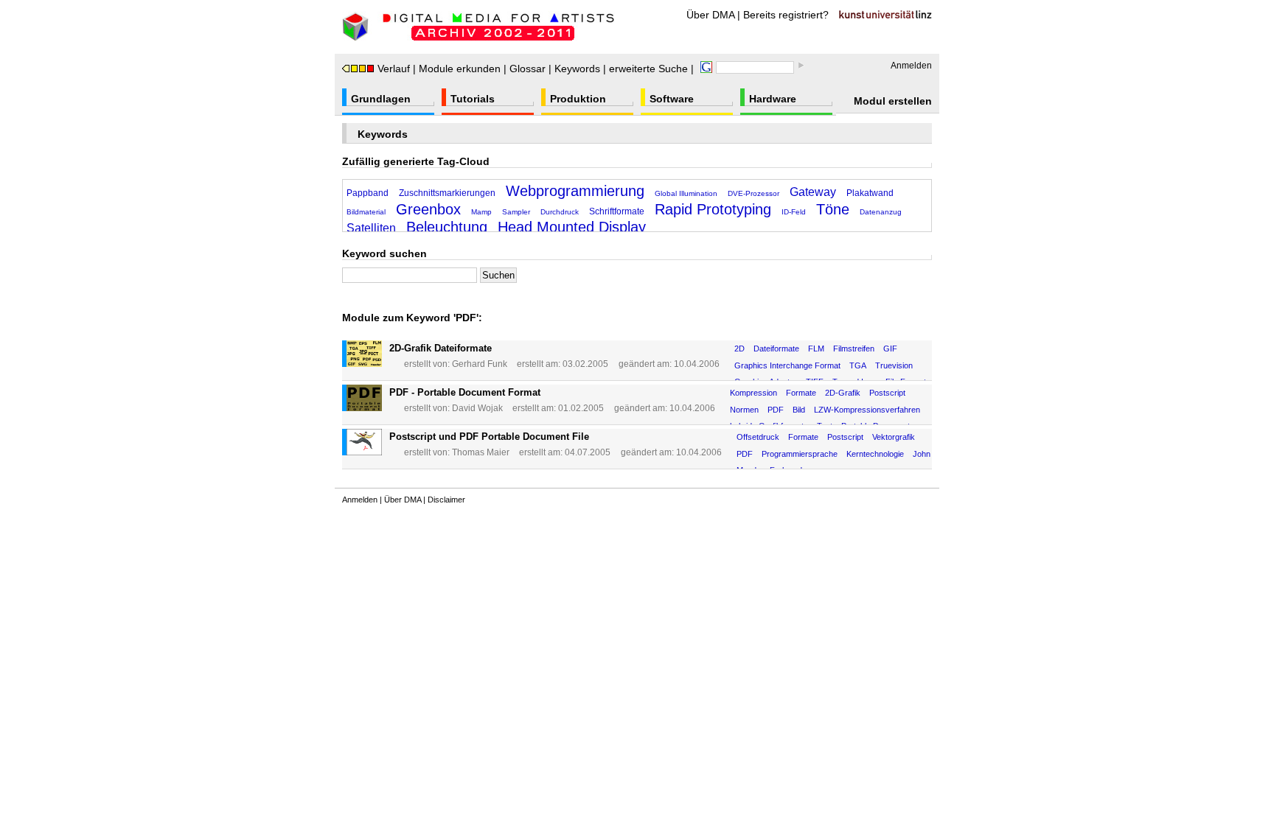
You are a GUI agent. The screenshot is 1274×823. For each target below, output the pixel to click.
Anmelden (911, 65)
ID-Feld (794, 212)
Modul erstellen (893, 101)
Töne (832, 209)
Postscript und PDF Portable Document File (489, 436)
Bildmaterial (366, 212)
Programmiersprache (800, 453)
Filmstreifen (853, 348)
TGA (857, 365)
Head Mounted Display (572, 227)
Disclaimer (446, 499)
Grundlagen (381, 99)
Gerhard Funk (479, 364)
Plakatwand (870, 193)
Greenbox (428, 209)
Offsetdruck (758, 436)
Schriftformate (616, 211)
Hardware (772, 99)
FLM (816, 348)
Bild (799, 409)
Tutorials (472, 99)
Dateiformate (776, 348)
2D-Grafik (842, 392)
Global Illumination (686, 193)
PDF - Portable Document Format (464, 392)
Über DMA (710, 15)
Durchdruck (559, 212)
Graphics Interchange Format (787, 365)
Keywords (577, 68)
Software (672, 99)
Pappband (368, 193)
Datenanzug (881, 212)
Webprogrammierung (575, 191)
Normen (744, 409)
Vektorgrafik (893, 436)
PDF (775, 409)
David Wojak (477, 408)
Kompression (753, 392)
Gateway (813, 192)
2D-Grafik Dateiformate (440, 348)
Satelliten (371, 228)
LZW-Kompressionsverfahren (867, 409)
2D (739, 348)
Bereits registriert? (786, 15)
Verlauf (393, 68)
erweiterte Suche (648, 68)
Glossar (527, 68)
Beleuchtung (446, 227)
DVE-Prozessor (753, 193)
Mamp (481, 212)
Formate (801, 392)
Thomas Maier (480, 452)
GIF (890, 348)
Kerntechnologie (875, 453)
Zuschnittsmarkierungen (447, 193)
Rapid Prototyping (713, 209)
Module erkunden (460, 68)
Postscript (887, 392)
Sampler (516, 212)
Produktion (578, 99)
